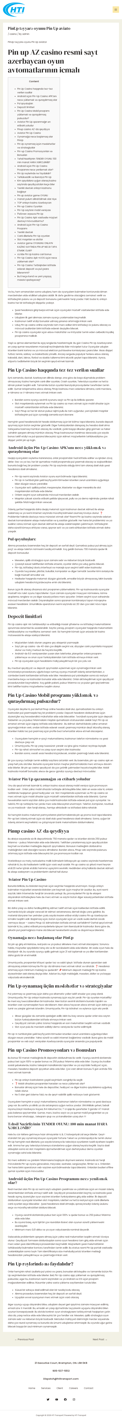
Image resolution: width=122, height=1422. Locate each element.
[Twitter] (48, 1399)
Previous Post (24, 1339)
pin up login (29, 440)
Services (46, 1388)
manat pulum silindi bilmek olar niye (37, 199)
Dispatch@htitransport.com (61, 1379)
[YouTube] (56, 1399)
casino (13, 34)
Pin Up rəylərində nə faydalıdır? (34, 173)
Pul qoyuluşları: (25, 103)
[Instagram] (74, 1399)
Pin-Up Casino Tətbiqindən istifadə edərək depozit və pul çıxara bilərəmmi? (36, 269)
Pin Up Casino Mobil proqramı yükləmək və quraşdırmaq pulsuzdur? (33, 114)
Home (32, 1388)
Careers (73, 1388)
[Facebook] (65, 1399)
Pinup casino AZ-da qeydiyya (33, 129)
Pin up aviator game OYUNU (32, 195)
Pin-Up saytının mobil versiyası (34, 210)
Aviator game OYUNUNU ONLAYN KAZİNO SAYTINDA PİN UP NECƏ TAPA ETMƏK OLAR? (37, 247)
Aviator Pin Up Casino (29, 132)
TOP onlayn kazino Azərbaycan (34, 202)
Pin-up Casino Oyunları (29, 206)
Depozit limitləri (25, 107)
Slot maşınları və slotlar (30, 239)
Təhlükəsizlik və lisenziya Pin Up (34, 177)
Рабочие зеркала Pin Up (30, 213)
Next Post (100, 1339)
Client (60, 1388)
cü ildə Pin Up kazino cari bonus (34, 254)
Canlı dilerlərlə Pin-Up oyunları (33, 235)
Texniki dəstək (25, 232)
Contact (88, 1388)
